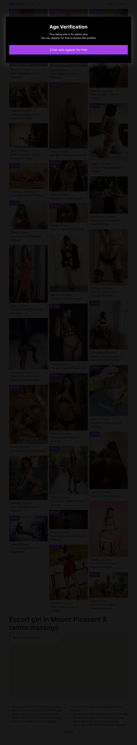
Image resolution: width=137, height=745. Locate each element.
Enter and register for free (68, 50)
